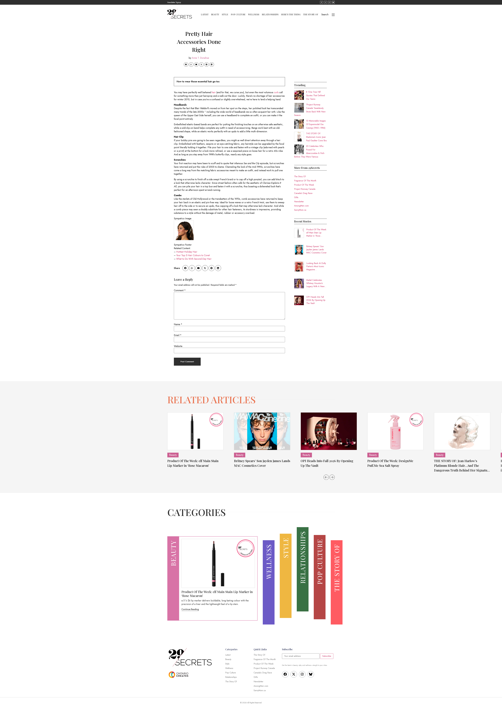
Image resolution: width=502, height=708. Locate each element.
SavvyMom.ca (300, 209)
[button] (186, 64)
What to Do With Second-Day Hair (194, 259)
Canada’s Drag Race (303, 193)
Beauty (215, 14)
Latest (205, 14)
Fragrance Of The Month (305, 180)
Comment (180, 290)
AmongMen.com (301, 205)
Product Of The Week (304, 184)
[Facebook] (285, 674)
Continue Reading (190, 609)
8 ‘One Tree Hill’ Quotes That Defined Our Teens (315, 95)
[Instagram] (302, 674)
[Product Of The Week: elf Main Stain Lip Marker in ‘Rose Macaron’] (195, 431)
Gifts (296, 197)
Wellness (253, 14)
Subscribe (326, 656)
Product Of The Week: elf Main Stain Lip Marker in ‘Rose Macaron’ (316, 232)
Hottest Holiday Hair (186, 252)
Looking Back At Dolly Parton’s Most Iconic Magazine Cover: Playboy (316, 266)
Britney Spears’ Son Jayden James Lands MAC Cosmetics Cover (316, 249)
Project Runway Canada (304, 189)
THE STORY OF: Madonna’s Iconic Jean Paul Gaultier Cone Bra (316, 137)
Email (177, 335)
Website (178, 346)
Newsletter (299, 201)
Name (178, 324)
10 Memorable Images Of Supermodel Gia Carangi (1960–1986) (316, 124)
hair (214, 92)
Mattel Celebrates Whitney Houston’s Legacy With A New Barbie (315, 283)
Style (225, 14)
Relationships (270, 14)
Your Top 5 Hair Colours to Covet (193, 255)
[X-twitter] (293, 674)
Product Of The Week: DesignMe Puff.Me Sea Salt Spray (390, 463)
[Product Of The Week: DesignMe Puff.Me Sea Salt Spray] (395, 431)
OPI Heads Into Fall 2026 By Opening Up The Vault (315, 300)
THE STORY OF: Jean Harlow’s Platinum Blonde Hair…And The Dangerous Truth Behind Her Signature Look (462, 466)
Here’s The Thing (291, 14)
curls (276, 92)
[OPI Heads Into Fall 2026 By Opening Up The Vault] (329, 431)
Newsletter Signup (174, 2)
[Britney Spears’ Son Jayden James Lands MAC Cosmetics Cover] (262, 431)
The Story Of (310, 14)
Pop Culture (238, 14)
